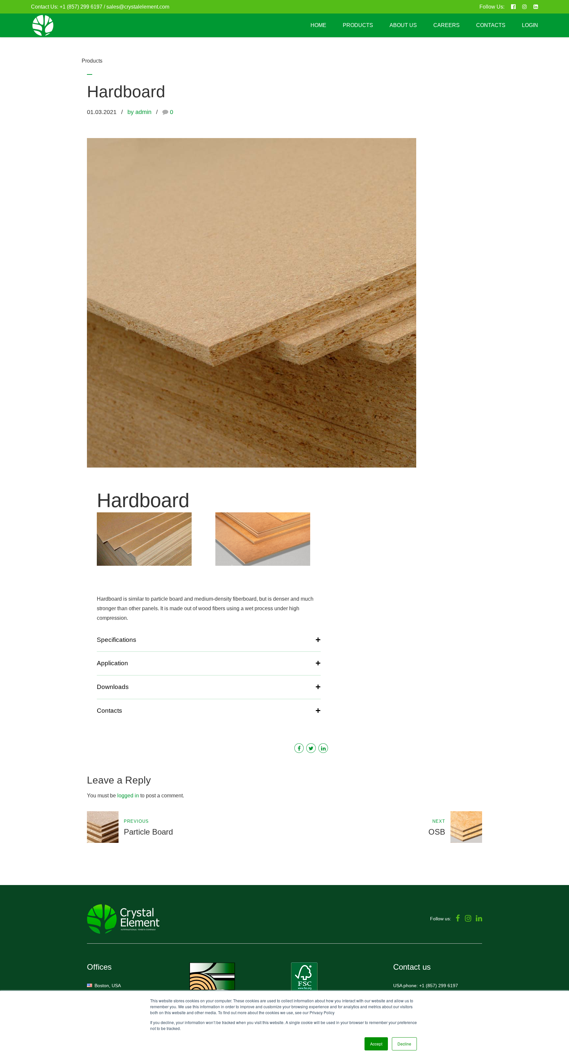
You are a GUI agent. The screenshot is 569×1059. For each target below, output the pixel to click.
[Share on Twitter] (311, 748)
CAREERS (446, 25)
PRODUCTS (358, 25)
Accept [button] (376, 1043)
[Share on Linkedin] (323, 748)
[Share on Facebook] (299, 748)
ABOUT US (403, 25)
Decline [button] (404, 1043)
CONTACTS (490, 25)
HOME (318, 25)
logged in (128, 795)
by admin (139, 112)
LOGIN (530, 25)
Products (92, 61)
